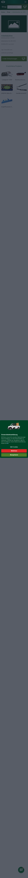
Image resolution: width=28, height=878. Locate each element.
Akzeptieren (14, 455)
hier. (7, 443)
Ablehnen (14, 451)
